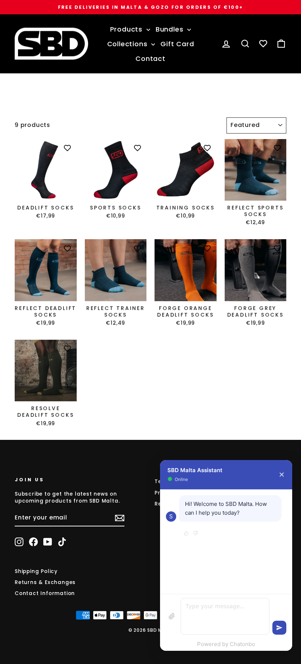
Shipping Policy (36, 571)
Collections (128, 43)
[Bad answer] (195, 533)
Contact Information (45, 593)
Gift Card (177, 43)
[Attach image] (172, 616)
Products (127, 29)
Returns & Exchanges (45, 582)
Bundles (170, 29)
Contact (150, 58)
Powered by (226, 644)
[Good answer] (186, 533)
